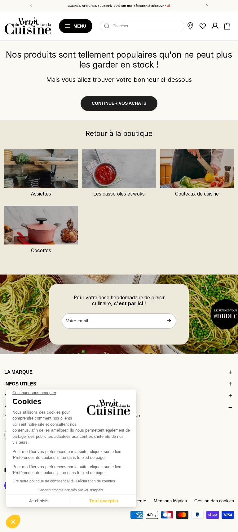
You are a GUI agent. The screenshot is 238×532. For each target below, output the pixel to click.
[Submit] (169, 320)
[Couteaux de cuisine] (197, 168)
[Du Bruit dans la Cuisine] (28, 25)
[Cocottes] (41, 225)
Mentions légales (170, 501)
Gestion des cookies (214, 501)
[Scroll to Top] (227, 495)
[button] (227, 26)
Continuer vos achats (119, 103)
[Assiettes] (41, 168)
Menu (79, 26)
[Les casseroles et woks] (119, 168)
